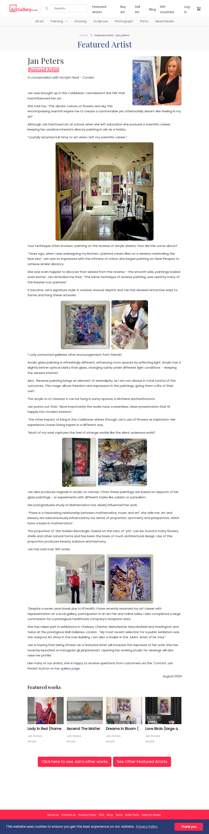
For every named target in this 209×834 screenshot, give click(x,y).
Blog (152, 9)
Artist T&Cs (132, 815)
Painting (58, 21)
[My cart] (199, 9)
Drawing (80, 21)
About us (53, 815)
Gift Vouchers (167, 9)
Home (84, 35)
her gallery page (67, 668)
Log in (187, 9)
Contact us (68, 815)
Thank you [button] (189, 827)
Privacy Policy (87, 815)
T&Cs (119, 815)
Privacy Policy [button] (147, 826)
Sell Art (137, 9)
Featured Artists (99, 9)
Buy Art (123, 9)
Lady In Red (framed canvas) (54, 728)
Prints (144, 21)
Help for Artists (151, 815)
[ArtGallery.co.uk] (23, 8)
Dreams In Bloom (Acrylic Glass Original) (141, 728)
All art (39, 21)
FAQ (101, 815)
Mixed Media (164, 21)
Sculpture (100, 21)
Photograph (124, 21)
